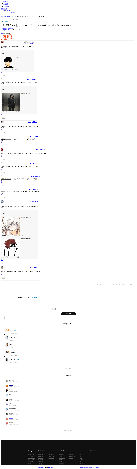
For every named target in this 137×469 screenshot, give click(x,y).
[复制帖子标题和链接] (7, 28)
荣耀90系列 (40, 464)
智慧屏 (81, 458)
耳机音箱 (81, 459)
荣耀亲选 (5, 4)
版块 (4, 16)
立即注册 (8, 10)
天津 (21, 235)
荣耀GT (60, 461)
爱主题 (14, 16)
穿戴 (80, 456)
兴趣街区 (9, 16)
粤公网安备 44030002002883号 (85, 467)
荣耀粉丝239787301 (6, 126)
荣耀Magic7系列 (31, 459)
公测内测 (71, 454)
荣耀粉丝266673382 (6, 179)
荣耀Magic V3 (30, 461)
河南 (18, 257)
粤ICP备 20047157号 (95, 467)
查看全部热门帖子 (68, 430)
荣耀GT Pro (61, 459)
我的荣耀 (71, 458)
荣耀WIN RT (51, 454)
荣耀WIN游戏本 (51, 458)
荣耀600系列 (40, 452)
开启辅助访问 (4, 9)
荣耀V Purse (61, 463)
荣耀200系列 (40, 459)
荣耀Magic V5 (30, 456)
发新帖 (131, 284)
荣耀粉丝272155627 (26, 93)
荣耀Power (61, 456)
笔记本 (81, 452)
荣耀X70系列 (61, 464)
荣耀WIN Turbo (51, 456)
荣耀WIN (50, 452)
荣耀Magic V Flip (31, 464)
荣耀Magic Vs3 (31, 463)
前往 (33, 42)
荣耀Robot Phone (62, 452)
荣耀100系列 (40, 461)
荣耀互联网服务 (93, 452)
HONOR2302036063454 (7, 271)
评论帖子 (68, 314)
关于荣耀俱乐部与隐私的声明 (52, 466)
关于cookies (60, 466)
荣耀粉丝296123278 (6, 82)
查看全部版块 (68, 368)
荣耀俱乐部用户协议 (42, 466)
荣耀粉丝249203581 (6, 166)
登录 (4, 10)
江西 (17, 69)
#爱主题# (4, 21)
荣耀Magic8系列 (31, 454)
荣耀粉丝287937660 (6, 191)
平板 (80, 454)
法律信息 (63, 466)
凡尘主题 (17, 57)
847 (123, 284)
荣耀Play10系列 (62, 458)
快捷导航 (13, 12)
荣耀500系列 (40, 454)
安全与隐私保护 (72, 456)
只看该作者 (30, 43)
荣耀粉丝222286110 (26, 238)
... (119, 284)
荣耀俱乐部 (6, 6)
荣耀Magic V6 (30, 452)
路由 (80, 461)
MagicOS (71, 452)
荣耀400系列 (40, 456)
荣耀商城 (5, 3)
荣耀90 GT (40, 463)
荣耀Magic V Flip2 (31, 458)
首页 (17, 16)
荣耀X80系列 (61, 454)
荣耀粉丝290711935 (6, 206)
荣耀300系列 (40, 458)
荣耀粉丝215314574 (6, 139)
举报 (3, 75)
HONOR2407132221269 (7, 153)
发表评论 (53, 309)
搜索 (2, 33)
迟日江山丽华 (4, 46)
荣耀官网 (5, 1)
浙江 (19, 111)
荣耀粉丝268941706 (26, 217)
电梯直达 (26, 42)
